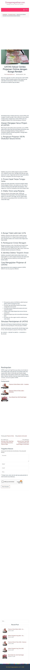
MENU (26, 9)
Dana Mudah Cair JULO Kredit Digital (17, 397)
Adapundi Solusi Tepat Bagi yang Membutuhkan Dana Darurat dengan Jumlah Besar (22, 442)
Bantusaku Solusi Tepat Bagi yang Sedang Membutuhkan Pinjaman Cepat (7, 442)
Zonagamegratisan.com (15, 2)
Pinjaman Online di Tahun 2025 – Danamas (16, 391)
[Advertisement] (15, 34)
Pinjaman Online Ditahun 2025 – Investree (19, 384)
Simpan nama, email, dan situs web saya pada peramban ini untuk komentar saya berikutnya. (14, 475)
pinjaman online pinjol (22, 436)
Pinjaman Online (10, 436)
